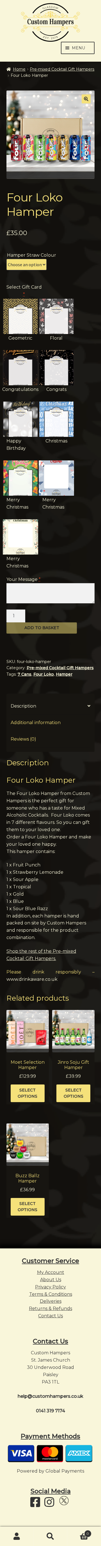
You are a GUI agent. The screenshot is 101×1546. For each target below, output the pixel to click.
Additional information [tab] (36, 722)
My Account (50, 1272)
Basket (78, 1532)
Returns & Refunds (50, 1308)
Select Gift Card (24, 290)
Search (50, 1536)
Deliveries (50, 1301)
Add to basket (41, 627)
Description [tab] (23, 706)
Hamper (64, 674)
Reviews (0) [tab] (23, 739)
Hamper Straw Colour (31, 255)
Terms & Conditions (50, 1294)
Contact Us (50, 1315)
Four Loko (43, 674)
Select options (27, 1093)
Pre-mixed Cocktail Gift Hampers (62, 69)
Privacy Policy (50, 1287)
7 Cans (24, 674)
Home (19, 69)
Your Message (23, 579)
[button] (86, 98)
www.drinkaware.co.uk (32, 979)
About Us (50, 1279)
